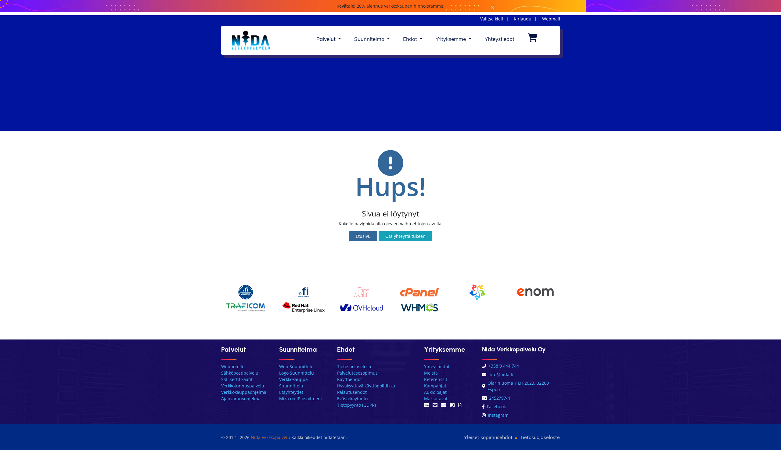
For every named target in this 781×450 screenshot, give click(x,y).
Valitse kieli (491, 19)
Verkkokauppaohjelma (243, 392)
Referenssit (435, 379)
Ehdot (410, 39)
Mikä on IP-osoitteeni (300, 398)
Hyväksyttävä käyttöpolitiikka (366, 386)
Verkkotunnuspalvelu (242, 386)
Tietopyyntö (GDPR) (356, 405)
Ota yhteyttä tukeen (405, 236)
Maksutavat (436, 398)
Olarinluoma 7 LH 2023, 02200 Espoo (518, 386)
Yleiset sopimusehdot (488, 437)
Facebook (496, 406)
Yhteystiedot (499, 39)
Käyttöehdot (349, 379)
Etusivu (363, 236)
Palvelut (326, 39)
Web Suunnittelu (296, 366)
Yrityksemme (451, 39)
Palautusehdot (352, 392)
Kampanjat (435, 386)
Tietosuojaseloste (355, 366)
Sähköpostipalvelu (239, 373)
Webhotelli (232, 366)
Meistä (431, 373)
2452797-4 (499, 398)
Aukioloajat (435, 392)
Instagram (498, 415)
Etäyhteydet (291, 392)
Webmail (551, 19)
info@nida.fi (500, 374)
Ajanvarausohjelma (241, 398)
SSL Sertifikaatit (237, 379)
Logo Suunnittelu (296, 373)
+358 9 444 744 (503, 366)
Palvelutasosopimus (357, 373)
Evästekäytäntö (352, 398)
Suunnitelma (370, 39)
